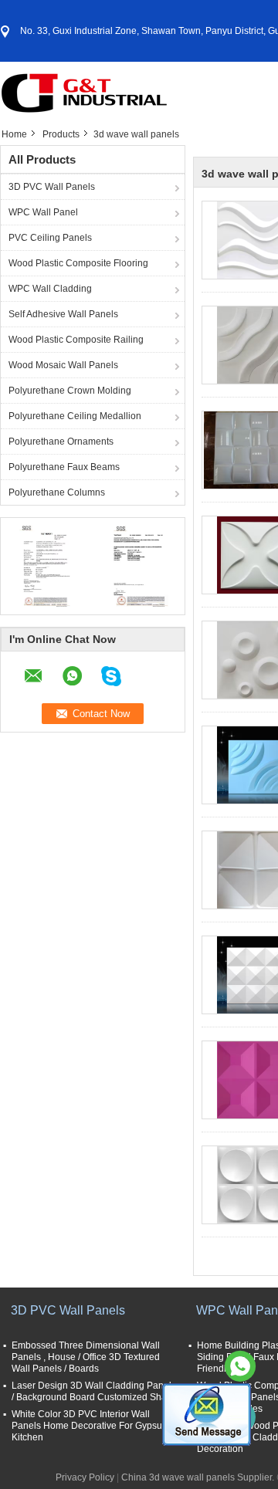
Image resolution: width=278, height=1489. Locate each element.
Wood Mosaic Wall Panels (63, 365)
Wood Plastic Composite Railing (76, 339)
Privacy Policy (85, 1477)
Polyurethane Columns (56, 492)
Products (61, 134)
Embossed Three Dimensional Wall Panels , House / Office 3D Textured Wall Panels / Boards (86, 1357)
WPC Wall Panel (43, 212)
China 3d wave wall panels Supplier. (198, 1477)
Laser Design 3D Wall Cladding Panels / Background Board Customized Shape (95, 1391)
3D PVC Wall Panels (51, 186)
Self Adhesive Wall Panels (63, 314)
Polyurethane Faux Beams (64, 467)
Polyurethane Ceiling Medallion (74, 416)
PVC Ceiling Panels (50, 237)
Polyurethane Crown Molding (69, 390)
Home (14, 134)
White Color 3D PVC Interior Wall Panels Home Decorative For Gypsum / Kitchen (93, 1426)
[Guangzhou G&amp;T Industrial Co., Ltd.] (85, 91)
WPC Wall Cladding (50, 288)
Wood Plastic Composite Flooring (78, 263)
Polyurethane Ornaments (61, 441)
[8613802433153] (240, 1366)
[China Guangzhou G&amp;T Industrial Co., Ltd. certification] (47, 564)
